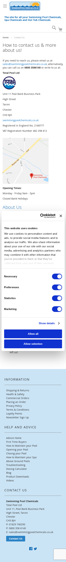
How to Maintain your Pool (21, 445)
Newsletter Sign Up (17, 417)
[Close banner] (60, 216)
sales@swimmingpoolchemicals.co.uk (25, 64)
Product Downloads (17, 476)
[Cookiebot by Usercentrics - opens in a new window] (41, 216)
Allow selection (33, 343)
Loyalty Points (14, 413)
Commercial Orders (17, 398)
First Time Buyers (16, 441)
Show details (47, 323)
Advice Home (13, 438)
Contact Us (15, 538)
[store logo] (25, 6)
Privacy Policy (14, 405)
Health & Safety (15, 394)
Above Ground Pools (18, 461)
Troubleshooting (15, 465)
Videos (10, 480)
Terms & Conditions (17, 409)
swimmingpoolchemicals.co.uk (21, 120)
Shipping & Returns (17, 390)
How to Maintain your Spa (21, 457)
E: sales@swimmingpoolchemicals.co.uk (29, 532)
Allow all (33, 333)
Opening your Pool (17, 449)
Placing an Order (16, 402)
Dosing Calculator (16, 468)
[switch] (57, 287)
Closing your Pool (16, 453)
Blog (8, 472)
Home (6, 37)
